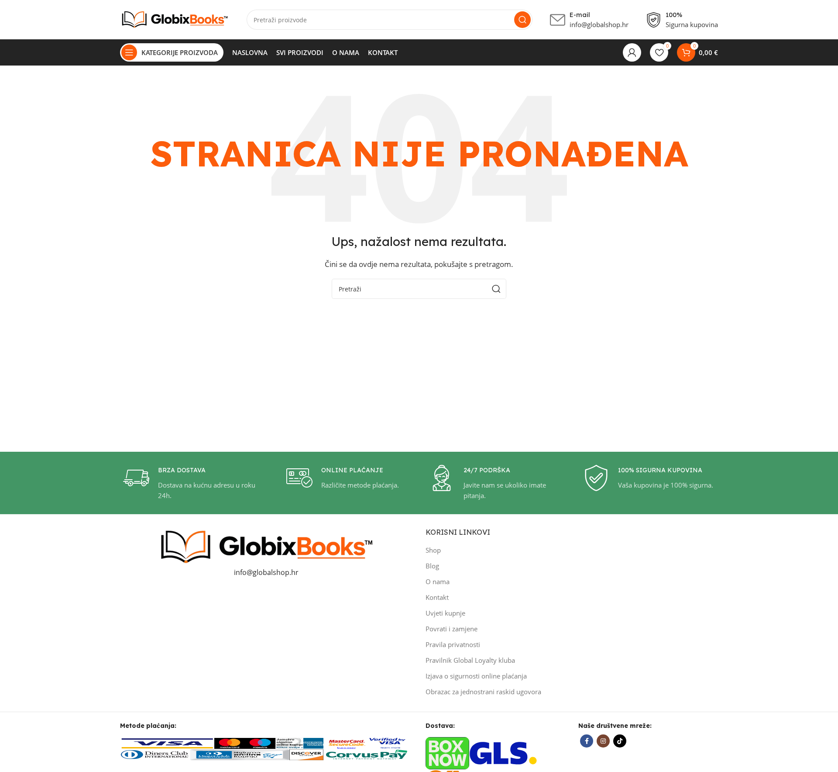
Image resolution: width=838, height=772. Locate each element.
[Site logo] (174, 18)
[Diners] (155, 754)
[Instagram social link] (603, 741)
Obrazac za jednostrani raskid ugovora (483, 691)
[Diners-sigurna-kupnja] (239, 754)
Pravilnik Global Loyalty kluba (470, 660)
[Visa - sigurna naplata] (167, 742)
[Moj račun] (632, 52)
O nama (438, 581)
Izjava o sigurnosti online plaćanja (476, 676)
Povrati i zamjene (451, 628)
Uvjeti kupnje (445, 613)
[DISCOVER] (306, 754)
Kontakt (437, 597)
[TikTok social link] (619, 741)
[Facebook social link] (586, 741)
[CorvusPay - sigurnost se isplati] (367, 754)
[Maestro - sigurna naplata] (260, 742)
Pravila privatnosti (453, 644)
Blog (432, 565)
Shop (433, 550)
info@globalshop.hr (266, 572)
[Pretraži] (522, 19)
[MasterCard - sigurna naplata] (229, 742)
